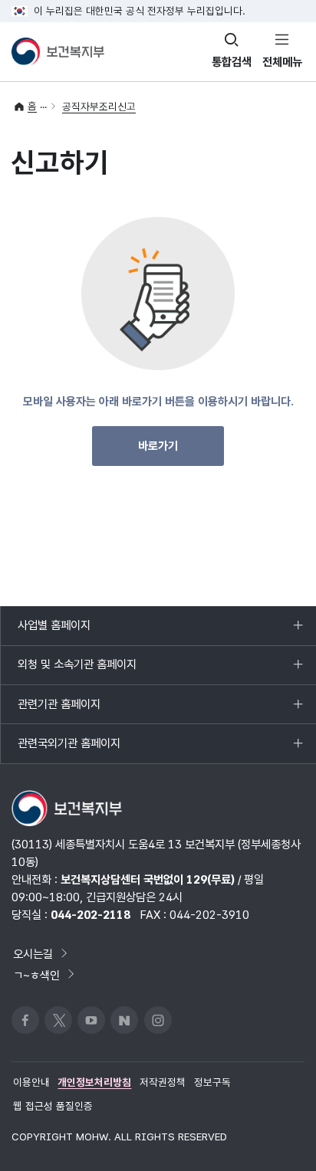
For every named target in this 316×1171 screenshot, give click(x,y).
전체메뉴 (282, 61)
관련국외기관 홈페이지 (68, 749)
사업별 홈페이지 (54, 631)
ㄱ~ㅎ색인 (36, 974)
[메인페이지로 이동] (58, 51)
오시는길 (33, 953)
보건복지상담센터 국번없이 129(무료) (148, 879)
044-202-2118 (90, 914)
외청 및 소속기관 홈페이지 (77, 670)
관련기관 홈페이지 (58, 710)
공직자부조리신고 (99, 106)
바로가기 (158, 446)
